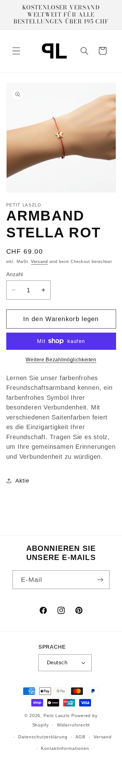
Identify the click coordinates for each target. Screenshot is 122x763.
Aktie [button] (22, 481)
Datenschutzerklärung (42, 736)
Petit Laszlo (56, 715)
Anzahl (14, 274)
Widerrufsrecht (73, 724)
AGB (80, 736)
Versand (39, 261)
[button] (16, 51)
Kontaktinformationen (65, 748)
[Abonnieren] (100, 579)
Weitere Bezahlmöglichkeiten (61, 359)
